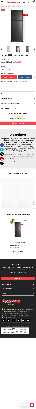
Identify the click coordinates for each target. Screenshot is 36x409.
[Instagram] (8, 320)
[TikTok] (13, 320)
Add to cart (9, 77)
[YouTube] (23, 320)
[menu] (2, 2)
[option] (18, 26)
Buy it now (25, 77)
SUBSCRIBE (18, 278)
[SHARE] (33, 77)
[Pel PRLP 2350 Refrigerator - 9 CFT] (18, 229)
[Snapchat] (18, 320)
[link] (9, 201)
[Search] (24, 2)
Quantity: (4, 66)
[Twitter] (28, 320)
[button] (29, 41)
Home (2, 6)
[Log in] (29, 2)
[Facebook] (3, 320)
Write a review (18, 123)
